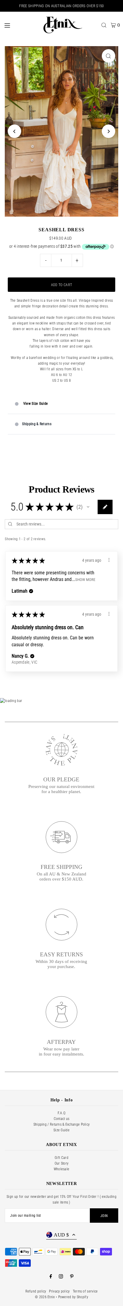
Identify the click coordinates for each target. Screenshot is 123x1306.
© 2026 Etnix (45, 1297)
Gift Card (61, 1158)
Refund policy (35, 1291)
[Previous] (14, 131)
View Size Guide (35, 403)
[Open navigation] (19, 25)
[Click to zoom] (108, 56)
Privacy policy (59, 1291)
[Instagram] (61, 1276)
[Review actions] (109, 560)
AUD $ (61, 1235)
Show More (85, 579)
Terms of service (85, 1291)
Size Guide (61, 1130)
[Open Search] (104, 25)
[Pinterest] (71, 1276)
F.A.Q (62, 1113)
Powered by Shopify (73, 1297)
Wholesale (62, 1169)
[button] (88, 507)
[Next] (108, 131)
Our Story (62, 1163)
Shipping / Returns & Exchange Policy (61, 1124)
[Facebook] (51, 1276)
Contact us (62, 1119)
